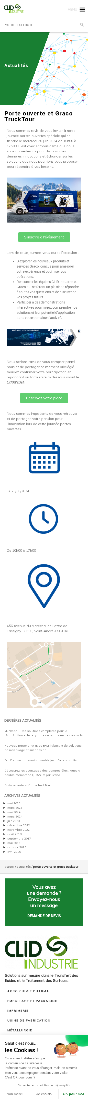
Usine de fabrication (29, 1020)
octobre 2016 (16, 847)
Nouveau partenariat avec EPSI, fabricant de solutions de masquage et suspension (43, 748)
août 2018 (14, 834)
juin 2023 (13, 821)
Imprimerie (18, 1010)
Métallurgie (19, 1030)
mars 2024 (14, 816)
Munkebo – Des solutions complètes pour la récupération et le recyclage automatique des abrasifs (43, 733)
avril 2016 (14, 851)
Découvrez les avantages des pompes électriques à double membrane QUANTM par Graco (42, 773)
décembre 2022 (18, 825)
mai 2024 (13, 812)
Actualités (24, 866)
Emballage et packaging (32, 1001)
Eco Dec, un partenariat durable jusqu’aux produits (40, 760)
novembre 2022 (18, 829)
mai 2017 (13, 843)
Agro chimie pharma (28, 991)
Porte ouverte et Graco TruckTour (27, 785)
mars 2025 (14, 807)
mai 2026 (13, 803)
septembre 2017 (19, 838)
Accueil (9, 866)
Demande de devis (44, 916)
